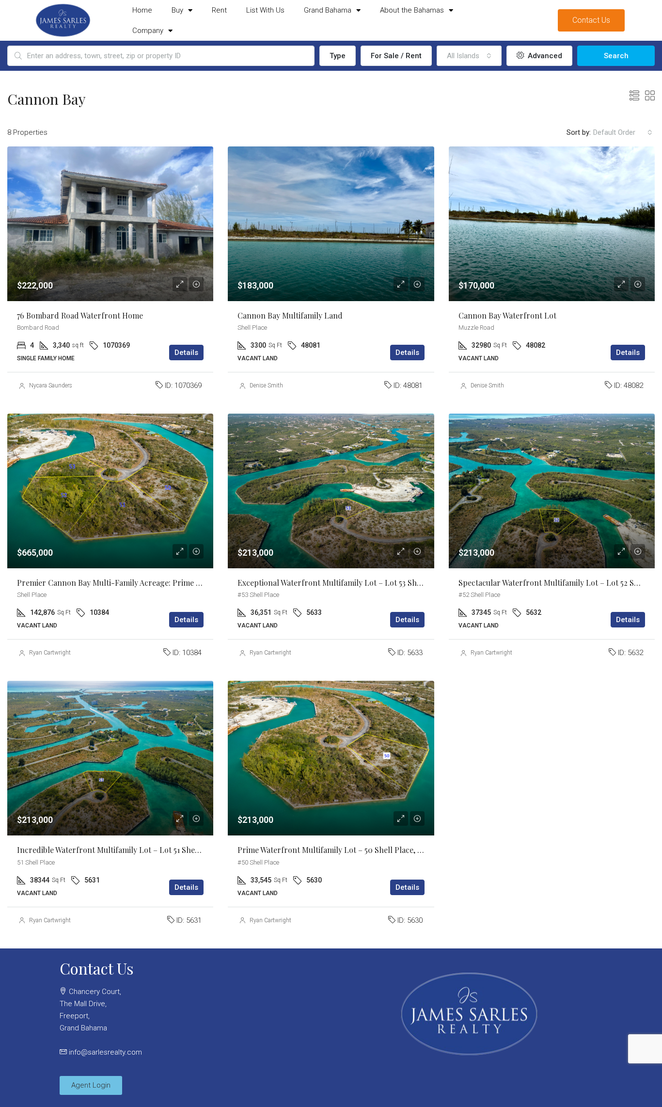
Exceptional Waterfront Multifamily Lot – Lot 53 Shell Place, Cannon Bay (365, 583)
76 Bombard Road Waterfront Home (80, 315)
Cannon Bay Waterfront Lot (507, 315)
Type (338, 55)
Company (147, 30)
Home (142, 10)
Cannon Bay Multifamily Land (290, 315)
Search (616, 55)
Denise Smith (266, 385)
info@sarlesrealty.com (105, 1052)
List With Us (265, 10)
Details (186, 352)
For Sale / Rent (396, 55)
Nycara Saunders (50, 385)
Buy (177, 10)
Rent (219, 10)
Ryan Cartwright (50, 652)
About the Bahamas (412, 10)
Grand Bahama (327, 10)
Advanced (544, 55)
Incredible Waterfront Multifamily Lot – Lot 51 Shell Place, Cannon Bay (142, 850)
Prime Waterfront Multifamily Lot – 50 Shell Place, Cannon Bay (348, 850)
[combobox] (469, 56)
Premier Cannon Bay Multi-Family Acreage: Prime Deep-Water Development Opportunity (175, 583)
